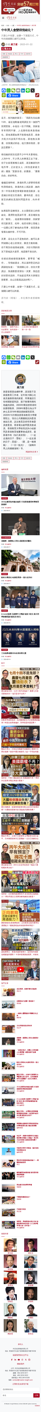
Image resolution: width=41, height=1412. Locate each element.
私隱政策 (37, 1405)
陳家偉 (19, 1017)
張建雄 (19, 1187)
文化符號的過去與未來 (24, 1025)
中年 (22, 54)
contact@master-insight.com (22, 1380)
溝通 (4, 54)
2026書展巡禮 (6, 537)
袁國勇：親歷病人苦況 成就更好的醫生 (16, 541)
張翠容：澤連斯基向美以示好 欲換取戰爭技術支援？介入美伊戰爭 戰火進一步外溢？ (27, 1223)
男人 (16, 54)
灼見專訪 (4, 498)
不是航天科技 (21, 1209)
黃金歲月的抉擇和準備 (24, 1185)
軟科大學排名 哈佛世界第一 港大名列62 (16, 577)
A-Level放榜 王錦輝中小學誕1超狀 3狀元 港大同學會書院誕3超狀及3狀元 (28, 1101)
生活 (7, 25)
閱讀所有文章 (31, 452)
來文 (18, 1164)
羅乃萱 (14, 44)
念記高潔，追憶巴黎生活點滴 (27, 989)
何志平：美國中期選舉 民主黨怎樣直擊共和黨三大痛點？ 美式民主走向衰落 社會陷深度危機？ (27, 1138)
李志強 (19, 1211)
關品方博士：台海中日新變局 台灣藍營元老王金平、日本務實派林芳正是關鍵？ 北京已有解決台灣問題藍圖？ (19, 838)
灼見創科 (4, 650)
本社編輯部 (8, 507)
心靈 (13, 25)
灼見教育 (4, 574)
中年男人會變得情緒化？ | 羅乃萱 (26, 25)
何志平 (19, 1028)
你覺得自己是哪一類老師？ (26, 1001)
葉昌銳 (19, 1003)
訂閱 (36, 1395)
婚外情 (28, 54)
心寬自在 (6, 48)
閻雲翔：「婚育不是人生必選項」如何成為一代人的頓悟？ (10, 329)
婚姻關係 (5, 57)
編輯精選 (20, 1128)
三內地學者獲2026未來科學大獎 (13, 653)
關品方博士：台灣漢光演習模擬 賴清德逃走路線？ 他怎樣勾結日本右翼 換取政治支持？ (27, 1113)
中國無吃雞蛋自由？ (23, 1197)
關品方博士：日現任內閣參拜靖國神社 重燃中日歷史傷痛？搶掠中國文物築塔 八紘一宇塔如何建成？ (19, 751)
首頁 (2, 25)
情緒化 (10, 54)
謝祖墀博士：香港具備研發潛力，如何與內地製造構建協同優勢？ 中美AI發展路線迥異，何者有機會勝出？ (19, 954)
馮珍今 (19, 991)
